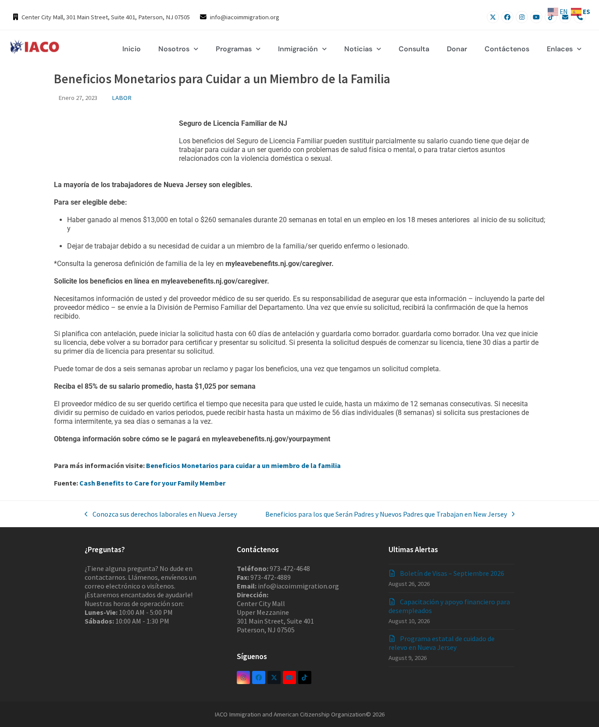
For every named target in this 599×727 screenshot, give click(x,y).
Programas (234, 48)
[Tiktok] (551, 17)
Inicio (131, 48)
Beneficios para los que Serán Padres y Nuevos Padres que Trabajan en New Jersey (386, 514)
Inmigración (298, 48)
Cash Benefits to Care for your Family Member (152, 483)
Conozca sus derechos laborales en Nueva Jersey (161, 514)
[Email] (565, 17)
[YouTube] (536, 17)
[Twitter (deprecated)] (274, 677)
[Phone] (580, 17)
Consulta (414, 48)
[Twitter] (493, 17)
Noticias (358, 48)
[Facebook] (507, 17)
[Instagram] (522, 17)
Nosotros (173, 48)
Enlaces (560, 48)
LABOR (122, 97)
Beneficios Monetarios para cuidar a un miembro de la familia (243, 465)
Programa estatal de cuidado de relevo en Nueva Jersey (442, 643)
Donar (457, 48)
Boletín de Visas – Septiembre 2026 (452, 573)
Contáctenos (507, 48)
